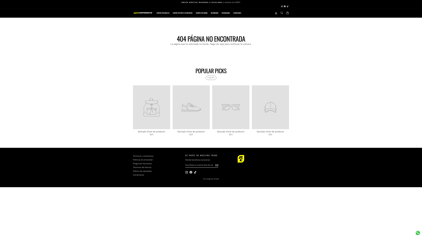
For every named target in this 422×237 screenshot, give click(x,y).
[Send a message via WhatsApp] (418, 233)
